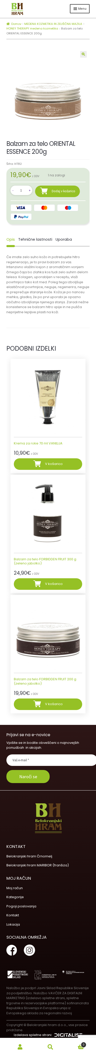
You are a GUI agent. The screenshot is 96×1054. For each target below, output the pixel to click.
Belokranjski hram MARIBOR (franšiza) (37, 865)
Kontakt (12, 915)
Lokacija (13, 924)
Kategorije (15, 897)
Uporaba (64, 239)
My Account (20, 1047)
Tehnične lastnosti (35, 239)
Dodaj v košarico (63, 191)
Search (50, 1047)
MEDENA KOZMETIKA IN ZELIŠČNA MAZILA (53, 24)
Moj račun (14, 888)
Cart (75, 1043)
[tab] (10, 239)
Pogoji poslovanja (21, 906)
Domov (16, 24)
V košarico (54, 463)
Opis (10, 239)
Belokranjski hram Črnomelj (29, 856)
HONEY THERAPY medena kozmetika (32, 28)
